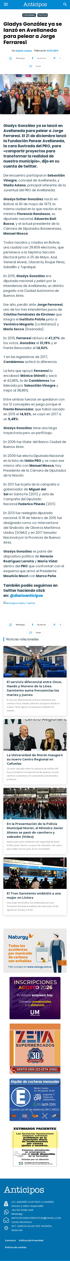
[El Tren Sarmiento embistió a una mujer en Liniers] (35, 873)
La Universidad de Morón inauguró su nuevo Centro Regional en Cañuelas (35, 759)
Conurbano (29, 15)
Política (42, 15)
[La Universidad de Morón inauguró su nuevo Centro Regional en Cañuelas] (35, 735)
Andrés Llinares (24, 50)
